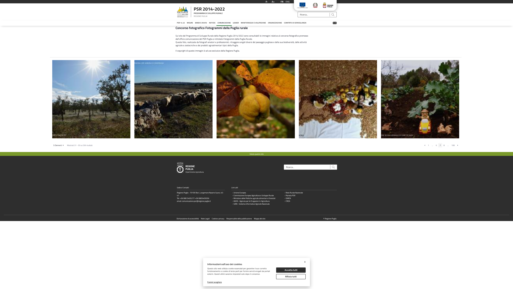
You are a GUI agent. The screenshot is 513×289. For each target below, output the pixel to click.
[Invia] (333, 15)
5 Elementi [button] (57, 145)
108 (453, 145)
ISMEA (288, 198)
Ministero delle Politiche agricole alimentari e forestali (254, 198)
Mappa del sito (259, 218)
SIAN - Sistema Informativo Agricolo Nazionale (252, 203)
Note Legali (205, 218)
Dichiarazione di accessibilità (188, 218)
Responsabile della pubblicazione (239, 218)
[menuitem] (181, 22)
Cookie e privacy (218, 218)
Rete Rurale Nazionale (294, 192)
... (432, 145)
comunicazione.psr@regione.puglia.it (196, 201)
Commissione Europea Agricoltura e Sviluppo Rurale (254, 195)
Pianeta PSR (290, 195)
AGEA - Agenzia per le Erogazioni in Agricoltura (252, 201)
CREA (288, 201)
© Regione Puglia (329, 218)
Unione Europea (240, 192)
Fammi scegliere (214, 282)
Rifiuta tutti (291, 276)
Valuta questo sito (257, 154)
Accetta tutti (291, 270)
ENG (288, 1)
